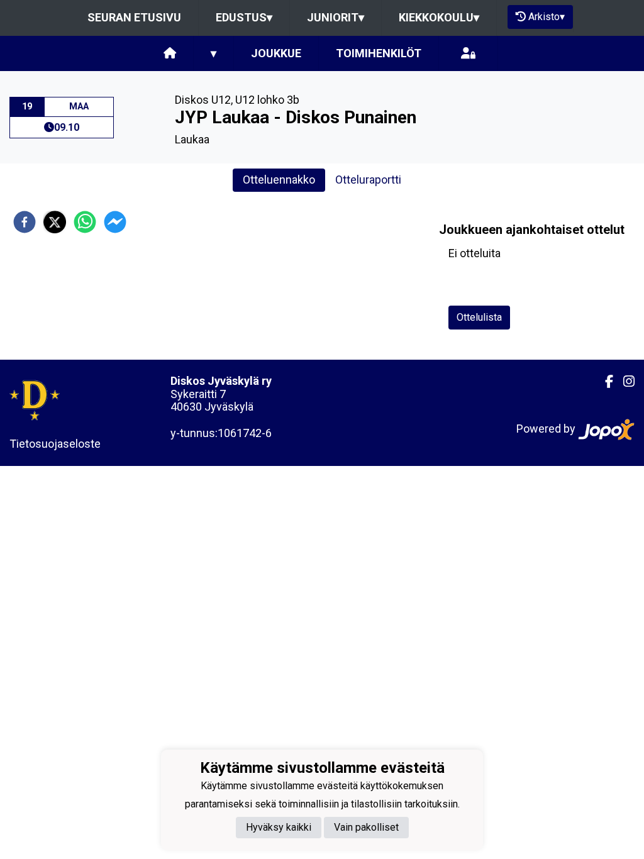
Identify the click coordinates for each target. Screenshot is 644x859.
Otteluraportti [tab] (368, 179)
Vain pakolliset (366, 827)
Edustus (244, 17)
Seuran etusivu (134, 17)
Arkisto (546, 17)
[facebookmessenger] (115, 222)
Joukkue (276, 53)
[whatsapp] (85, 222)
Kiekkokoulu (439, 17)
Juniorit (335, 17)
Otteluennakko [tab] (279, 179)
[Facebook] (604, 382)
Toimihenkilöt (378, 53)
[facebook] (24, 222)
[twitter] (54, 222)
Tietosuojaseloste (55, 443)
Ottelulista (479, 317)
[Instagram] (624, 382)
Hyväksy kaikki (278, 827)
